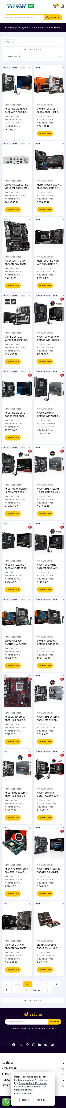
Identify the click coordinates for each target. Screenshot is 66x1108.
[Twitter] (20, 1045)
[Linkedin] (39, 1044)
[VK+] (52, 1045)
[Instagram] (33, 1045)
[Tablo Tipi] (25, 42)
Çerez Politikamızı (23, 1090)
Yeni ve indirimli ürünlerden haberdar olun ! (33, 1028)
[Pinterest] (27, 1045)
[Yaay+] (46, 1045)
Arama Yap (54, 17)
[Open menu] (4, 6)
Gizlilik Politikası (34, 1086)
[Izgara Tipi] (19, 42)
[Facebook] (14, 1045)
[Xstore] (20, 6)
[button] (9, 42)
